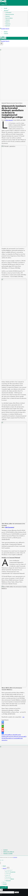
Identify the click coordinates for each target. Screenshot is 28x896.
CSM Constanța (9, 527)
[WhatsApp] (14, 726)
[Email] (14, 724)
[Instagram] (5, 2)
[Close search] (1, 890)
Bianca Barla (12, 734)
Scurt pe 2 (7, 25)
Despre (6, 31)
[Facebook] (1, 2)
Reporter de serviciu (9, 14)
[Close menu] (0, 863)
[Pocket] (14, 731)
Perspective (7, 23)
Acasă (5, 8)
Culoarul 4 (7, 19)
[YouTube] (3, 2)
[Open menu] (1, 43)
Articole (5, 868)
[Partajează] (14, 733)
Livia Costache (14, 738)
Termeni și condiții (8, 853)
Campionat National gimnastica (15, 736)
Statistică (7, 16)
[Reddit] (14, 728)
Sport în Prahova (9, 18)
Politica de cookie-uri (8, 851)
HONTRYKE (15, 857)
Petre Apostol (9, 120)
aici (23, 717)
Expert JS (7, 21)
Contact (6, 33)
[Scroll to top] (1, 860)
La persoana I (8, 12)
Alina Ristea (5, 734)
